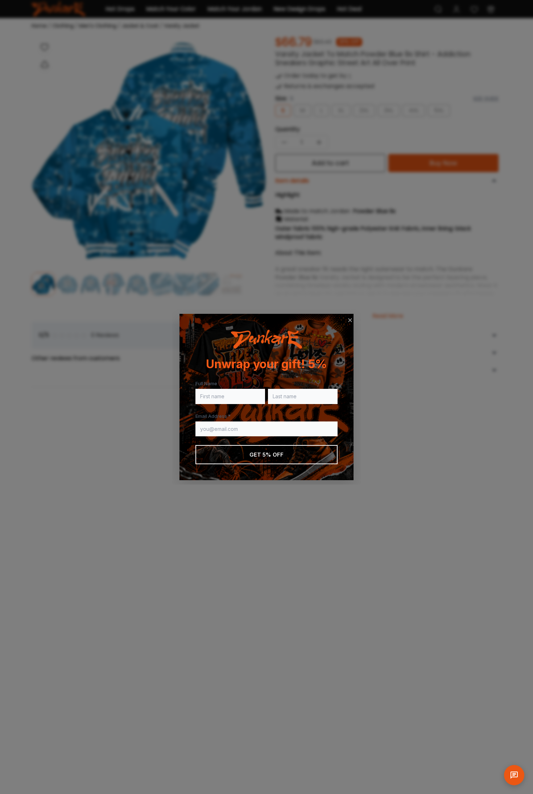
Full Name (206, 383)
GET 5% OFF (266, 454)
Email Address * (213, 416)
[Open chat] (514, 775)
